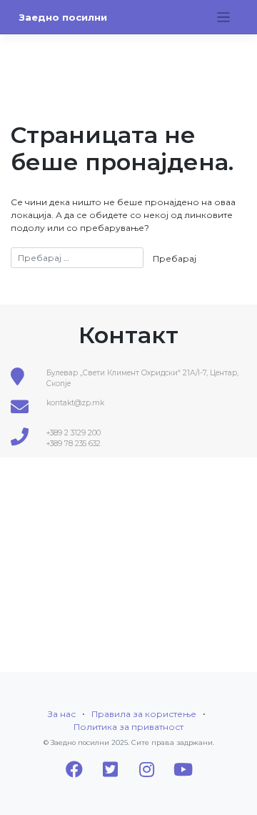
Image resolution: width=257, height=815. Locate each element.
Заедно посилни (63, 17)
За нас (62, 713)
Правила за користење (143, 713)
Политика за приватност (128, 726)
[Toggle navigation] (223, 17)
